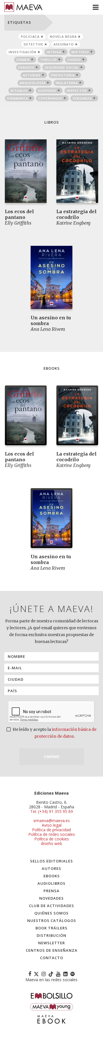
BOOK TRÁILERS (51, 928)
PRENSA (51, 890)
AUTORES (51, 868)
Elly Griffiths (18, 223)
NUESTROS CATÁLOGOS (51, 920)
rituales (19, 90)
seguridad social (62, 67)
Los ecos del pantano (19, 214)
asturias (32, 75)
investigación (22, 52)
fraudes (26, 67)
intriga (54, 52)
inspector (77, 90)
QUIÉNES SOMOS (51, 913)
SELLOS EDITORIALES (51, 861)
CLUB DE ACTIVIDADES (51, 905)
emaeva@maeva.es (51, 820)
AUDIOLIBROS (51, 883)
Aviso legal (52, 825)
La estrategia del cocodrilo (76, 214)
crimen (23, 60)
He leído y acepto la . (54, 733)
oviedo (74, 60)
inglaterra (67, 83)
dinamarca (17, 98)
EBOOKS (51, 875)
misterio (80, 52)
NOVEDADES (51, 898)
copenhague (50, 98)
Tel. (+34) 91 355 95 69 (51, 811)
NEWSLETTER (51, 942)
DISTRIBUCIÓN (51, 935)
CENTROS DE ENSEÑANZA (52, 950)
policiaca (30, 36)
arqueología (32, 83)
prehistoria (63, 75)
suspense (47, 90)
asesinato (64, 44)
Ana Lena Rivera (48, 329)
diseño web (51, 843)
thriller (48, 60)
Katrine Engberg (73, 223)
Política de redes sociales (51, 834)
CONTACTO (51, 957)
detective (33, 44)
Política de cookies (51, 839)
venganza (82, 98)
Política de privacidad (51, 829)
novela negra (63, 36)
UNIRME (51, 756)
